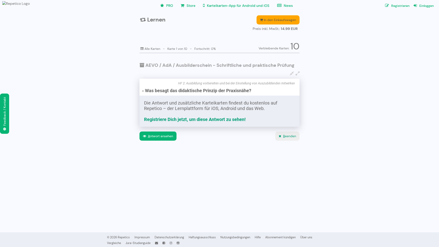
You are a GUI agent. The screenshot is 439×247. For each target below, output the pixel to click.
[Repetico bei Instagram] (171, 243)
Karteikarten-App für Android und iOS (237, 5)
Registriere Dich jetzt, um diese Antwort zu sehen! (195, 119)
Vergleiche (114, 243)
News (288, 5)
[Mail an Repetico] (156, 243)
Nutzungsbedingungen (235, 237)
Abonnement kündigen (280, 237)
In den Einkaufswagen (279, 20)
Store (190, 5)
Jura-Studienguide (138, 243)
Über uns (306, 237)
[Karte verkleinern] (292, 73)
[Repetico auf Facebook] (164, 243)
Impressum (142, 237)
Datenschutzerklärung (169, 237)
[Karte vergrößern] (298, 73)
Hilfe (258, 237)
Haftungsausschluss (202, 237)
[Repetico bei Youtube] (178, 243)
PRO (169, 5)
